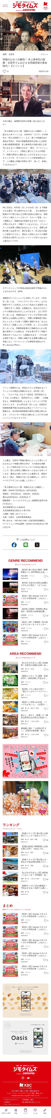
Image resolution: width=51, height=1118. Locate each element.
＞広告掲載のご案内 (27, 1100)
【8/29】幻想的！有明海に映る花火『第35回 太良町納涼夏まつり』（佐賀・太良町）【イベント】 (34, 612)
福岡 (5, 54)
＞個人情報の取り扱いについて (30, 1102)
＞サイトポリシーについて (11, 1104)
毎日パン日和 (34, 708)
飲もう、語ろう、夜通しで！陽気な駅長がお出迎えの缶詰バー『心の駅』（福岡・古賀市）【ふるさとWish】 (34, 718)
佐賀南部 (23, 615)
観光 (31, 839)
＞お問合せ (6, 1102)
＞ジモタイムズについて (10, 1100)
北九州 (23, 589)
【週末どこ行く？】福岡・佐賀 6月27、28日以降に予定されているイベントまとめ (34, 678)
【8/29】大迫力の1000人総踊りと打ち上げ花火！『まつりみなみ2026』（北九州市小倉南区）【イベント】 (34, 586)
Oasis (32, 669)
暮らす (27, 721)
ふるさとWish (34, 721)
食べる (27, 669)
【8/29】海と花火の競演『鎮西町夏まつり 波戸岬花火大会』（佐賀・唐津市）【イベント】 (34, 572)
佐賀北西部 (24, 576)
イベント (44, 54)
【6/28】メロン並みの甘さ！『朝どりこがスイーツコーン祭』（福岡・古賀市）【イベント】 (34, 692)
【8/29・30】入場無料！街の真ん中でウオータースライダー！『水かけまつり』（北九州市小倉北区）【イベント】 (34, 625)
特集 (36, 839)
